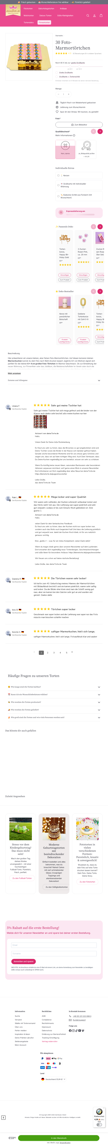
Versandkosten (65, 1143)
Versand (18, 1020)
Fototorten (28, 8)
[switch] (99, 1124)
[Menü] (103, 1108)
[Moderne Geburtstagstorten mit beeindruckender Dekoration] (54, 828)
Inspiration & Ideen (22, 1034)
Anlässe (63, 8)
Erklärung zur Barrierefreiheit (54, 1034)
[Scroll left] (93, 226)
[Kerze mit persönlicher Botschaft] (65, 313)
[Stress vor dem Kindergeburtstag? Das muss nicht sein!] (20, 829)
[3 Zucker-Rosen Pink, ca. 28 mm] (83, 248)
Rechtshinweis (48, 1023)
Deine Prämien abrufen (24, 1038)
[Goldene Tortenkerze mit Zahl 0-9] (83, 313)
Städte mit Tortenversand (25, 1023)
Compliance (46, 1020)
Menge (58, 88)
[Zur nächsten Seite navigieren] (72, 652)
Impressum (46, 1027)
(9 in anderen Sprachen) (93, 53)
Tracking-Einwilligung (50, 1038)
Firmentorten (44, 22)
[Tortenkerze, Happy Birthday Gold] (65, 250)
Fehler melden (21, 1030)
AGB (44, 1016)
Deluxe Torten (45, 15)
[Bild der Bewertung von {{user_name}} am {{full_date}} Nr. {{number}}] (40, 421)
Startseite (59, 36)
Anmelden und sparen (23, 961)
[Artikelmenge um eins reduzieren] (58, 94)
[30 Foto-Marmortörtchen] (12, 756)
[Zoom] (28, 56)
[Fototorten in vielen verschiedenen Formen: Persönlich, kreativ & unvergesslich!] (87, 829)
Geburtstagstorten (46, 8)
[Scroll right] (100, 226)
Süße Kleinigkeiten (65, 15)
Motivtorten (29, 15)
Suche (17, 1016)
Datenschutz (47, 1030)
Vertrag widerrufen (49, 1041)
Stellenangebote (21, 1041)
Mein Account (20, 1045)
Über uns (19, 1027)
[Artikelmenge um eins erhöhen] (69, 94)
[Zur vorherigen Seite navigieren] (35, 652)
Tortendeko (29, 22)
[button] (3, 1117)
